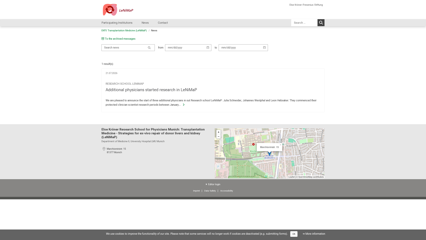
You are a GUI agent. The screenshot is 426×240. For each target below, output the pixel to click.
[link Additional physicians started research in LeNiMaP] (183, 104)
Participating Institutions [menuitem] (117, 22)
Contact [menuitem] (163, 22)
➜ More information (314, 233)
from (160, 47)
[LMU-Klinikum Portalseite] (121, 9)
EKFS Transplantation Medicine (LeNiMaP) (124, 30)
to (216, 47)
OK (293, 234)
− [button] (218, 136)
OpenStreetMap (305, 176)
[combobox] (307, 22)
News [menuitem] (145, 22)
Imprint (196, 191)
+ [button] (218, 132)
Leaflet (292, 176)
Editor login (214, 184)
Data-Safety (210, 191)
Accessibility (226, 191)
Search (321, 22)
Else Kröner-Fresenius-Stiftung (306, 5)
